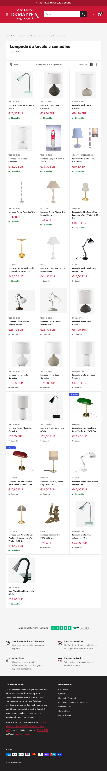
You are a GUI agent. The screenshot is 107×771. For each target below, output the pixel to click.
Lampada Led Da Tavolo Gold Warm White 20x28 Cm (21, 270)
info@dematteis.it (23, 734)
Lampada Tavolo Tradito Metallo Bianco (50, 323)
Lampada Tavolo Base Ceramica (49, 107)
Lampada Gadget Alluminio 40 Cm (52, 160)
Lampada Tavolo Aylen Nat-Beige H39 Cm (52, 483)
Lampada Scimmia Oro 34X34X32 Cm (50, 536)
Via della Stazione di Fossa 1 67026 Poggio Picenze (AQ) (26, 726)
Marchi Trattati (64, 715)
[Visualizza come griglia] (91, 64)
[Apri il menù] (7, 14)
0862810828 (42, 730)
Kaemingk (76, 208)
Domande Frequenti (67, 698)
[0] (99, 14)
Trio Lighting (14, 102)
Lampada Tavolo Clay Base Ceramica (83, 376)
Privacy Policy (64, 706)
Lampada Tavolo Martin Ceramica (18, 376)
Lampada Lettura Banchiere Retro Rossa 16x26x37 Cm (20, 483)
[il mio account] (93, 14)
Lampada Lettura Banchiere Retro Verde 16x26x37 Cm (84, 430)
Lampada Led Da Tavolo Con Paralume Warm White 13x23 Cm (85, 215)
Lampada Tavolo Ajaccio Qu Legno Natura (52, 213)
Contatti (61, 693)
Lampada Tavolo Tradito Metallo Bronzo (18, 323)
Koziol (43, 264)
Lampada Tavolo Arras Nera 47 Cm (52, 430)
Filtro (16, 64)
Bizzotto (44, 208)
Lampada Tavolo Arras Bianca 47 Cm (21, 107)
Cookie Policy (64, 711)
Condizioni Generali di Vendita (72, 702)
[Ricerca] (83, 14)
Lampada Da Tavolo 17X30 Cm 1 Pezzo (83, 160)
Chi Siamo (63, 689)
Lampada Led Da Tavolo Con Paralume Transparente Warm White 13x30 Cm (21, 537)
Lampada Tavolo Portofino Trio (21, 212)
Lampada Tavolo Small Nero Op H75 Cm (84, 270)
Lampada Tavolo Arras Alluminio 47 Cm (81, 536)
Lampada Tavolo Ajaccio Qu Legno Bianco (52, 270)
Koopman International (82, 155)
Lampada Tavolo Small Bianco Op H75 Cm (85, 483)
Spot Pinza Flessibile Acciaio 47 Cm (21, 593)
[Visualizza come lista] (96, 64)
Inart (42, 531)
